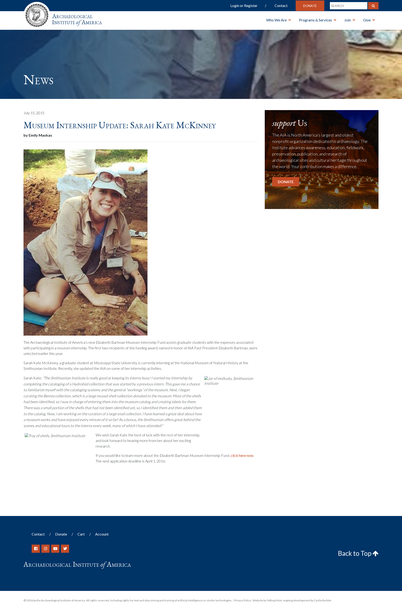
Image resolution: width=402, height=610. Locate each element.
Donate (310, 6)
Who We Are (276, 20)
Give (367, 20)
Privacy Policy (242, 600)
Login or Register (244, 5)
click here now (242, 455)
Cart (81, 534)
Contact (281, 5)
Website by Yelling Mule (267, 600)
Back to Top (355, 553)
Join (347, 20)
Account (102, 534)
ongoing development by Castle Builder (307, 600)
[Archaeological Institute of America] (36, 14)
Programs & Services (315, 20)
